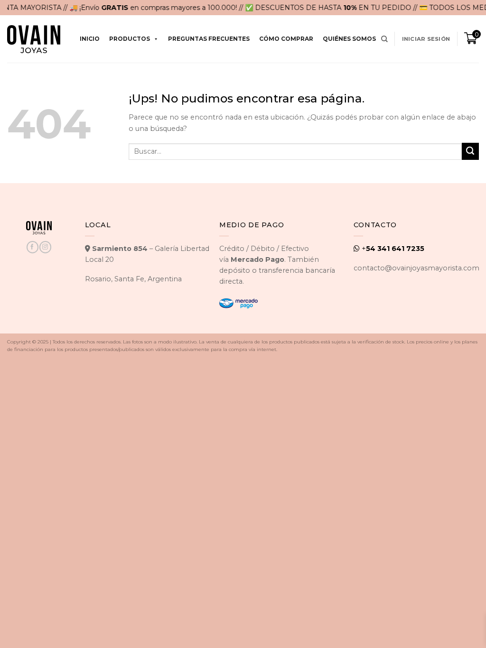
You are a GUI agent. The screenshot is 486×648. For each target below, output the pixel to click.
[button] (426, 38)
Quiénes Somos (349, 38)
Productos (129, 38)
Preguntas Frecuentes (209, 38)
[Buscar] (384, 39)
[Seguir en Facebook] (32, 247)
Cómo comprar (286, 38)
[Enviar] (470, 151)
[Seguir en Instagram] (45, 247)
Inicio (90, 38)
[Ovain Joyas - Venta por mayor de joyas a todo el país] (33, 39)
